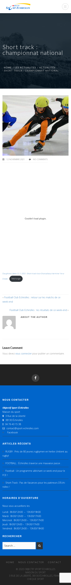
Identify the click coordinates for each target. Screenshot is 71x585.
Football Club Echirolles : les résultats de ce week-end (38, 310)
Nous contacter (31, 562)
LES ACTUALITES (25, 67)
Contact (54, 562)
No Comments (40, 159)
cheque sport (35, 579)
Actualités (47, 67)
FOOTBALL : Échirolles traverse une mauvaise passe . (33, 463)
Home (8, 67)
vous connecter (23, 353)
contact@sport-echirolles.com (22, 428)
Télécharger (16, 278)
